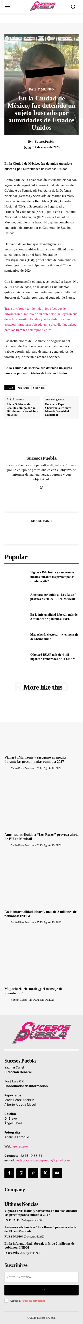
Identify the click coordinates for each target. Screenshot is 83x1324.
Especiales (12, 1220)
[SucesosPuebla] (41, 440)
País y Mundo (41, 89)
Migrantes (23, 387)
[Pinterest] (46, 531)
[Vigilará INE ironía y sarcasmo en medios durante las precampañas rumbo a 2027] (15, 577)
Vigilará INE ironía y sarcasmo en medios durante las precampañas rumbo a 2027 (52, 577)
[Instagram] (21, 1173)
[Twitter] (36, 531)
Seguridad (39, 387)
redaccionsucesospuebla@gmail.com (43, 1160)
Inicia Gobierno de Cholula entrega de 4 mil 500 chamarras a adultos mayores (22, 409)
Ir (39, 1290)
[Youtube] (57, 1173)
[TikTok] (33, 1173)
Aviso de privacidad (34, 1300)
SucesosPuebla (44, 141)
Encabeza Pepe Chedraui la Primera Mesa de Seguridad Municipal (58, 409)
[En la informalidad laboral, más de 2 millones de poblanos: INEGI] (15, 617)
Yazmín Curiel (19, 999)
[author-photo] (7, 767)
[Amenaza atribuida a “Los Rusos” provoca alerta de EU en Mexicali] (15, 597)
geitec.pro (20, 1146)
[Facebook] (26, 531)
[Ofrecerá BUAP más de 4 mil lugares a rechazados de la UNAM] (15, 657)
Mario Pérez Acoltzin (22, 768)
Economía (11, 1253)
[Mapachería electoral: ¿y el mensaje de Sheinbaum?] (15, 637)
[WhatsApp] (41, 486)
